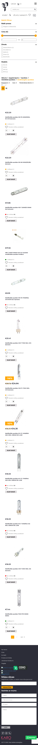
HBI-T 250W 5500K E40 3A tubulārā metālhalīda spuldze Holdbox (16, 253)
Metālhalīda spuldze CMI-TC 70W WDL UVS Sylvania (17, 389)
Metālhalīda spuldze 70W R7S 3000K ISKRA (16, 614)
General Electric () (8, 47)
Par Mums (4, 649)
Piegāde (3, 663)
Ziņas (2, 652)
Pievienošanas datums (25, 83)
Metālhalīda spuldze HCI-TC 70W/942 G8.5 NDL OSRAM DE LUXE (17, 479)
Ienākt (5, 15)
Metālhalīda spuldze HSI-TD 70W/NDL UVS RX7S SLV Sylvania (17, 298)
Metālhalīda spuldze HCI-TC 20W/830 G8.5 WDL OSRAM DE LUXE (17, 434)
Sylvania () (6, 56)
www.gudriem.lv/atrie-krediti (5, 673)
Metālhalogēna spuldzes (25, 80)
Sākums (4, 78)
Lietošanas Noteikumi (7, 660)
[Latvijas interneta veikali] (8, 670)
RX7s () (5, 71)
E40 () (5, 65)
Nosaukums (4, 83)
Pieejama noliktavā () (9, 26)
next (22, 637)
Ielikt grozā (11, 134)
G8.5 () (5, 69)
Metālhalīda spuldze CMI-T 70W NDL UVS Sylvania (18, 343)
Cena (13, 83)
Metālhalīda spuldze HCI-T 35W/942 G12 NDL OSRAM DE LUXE (17, 524)
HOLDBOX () (7, 50)
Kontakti (3, 655)
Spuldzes (24, 78)
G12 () (5, 67)
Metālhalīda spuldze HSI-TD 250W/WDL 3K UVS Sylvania (17, 118)
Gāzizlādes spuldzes (8, 80)
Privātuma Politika (6, 658)
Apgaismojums (14, 78)
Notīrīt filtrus (6, 20)
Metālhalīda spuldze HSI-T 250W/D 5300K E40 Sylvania (18, 208)
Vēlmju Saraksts (20, 15)
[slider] (2, 35)
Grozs (14, 4)
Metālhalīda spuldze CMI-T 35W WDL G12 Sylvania (18, 569)
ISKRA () (5, 52)
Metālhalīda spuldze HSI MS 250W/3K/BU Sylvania (18, 163)
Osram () (6, 54)
